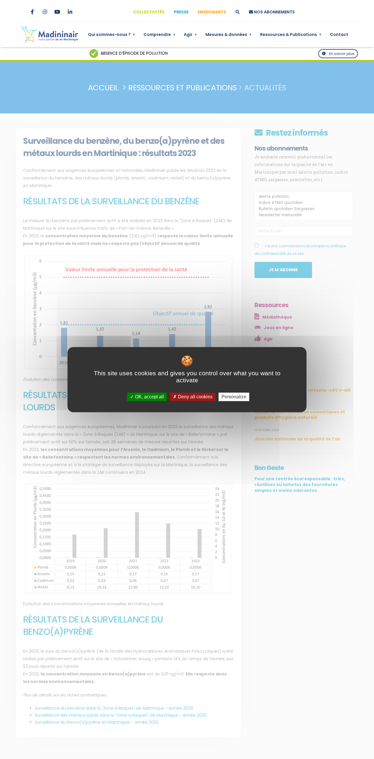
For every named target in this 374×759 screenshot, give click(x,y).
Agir (190, 34)
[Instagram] (44, 12)
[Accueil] (50, 34)
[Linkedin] (69, 12)
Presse (181, 12)
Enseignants (212, 12)
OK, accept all (149, 396)
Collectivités (149, 12)
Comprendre (159, 34)
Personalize (233, 396)
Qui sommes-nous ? (111, 34)
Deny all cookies (194, 396)
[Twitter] (19, 12)
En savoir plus (341, 53)
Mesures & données (228, 34)
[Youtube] (57, 12)
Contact (339, 34)
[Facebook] (32, 12)
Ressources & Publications (290, 34)
